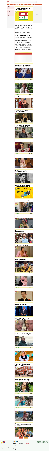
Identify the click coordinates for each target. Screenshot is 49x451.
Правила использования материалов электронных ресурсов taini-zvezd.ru (42, 443)
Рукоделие (31, 4)
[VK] (13, 441)
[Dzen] (17, 441)
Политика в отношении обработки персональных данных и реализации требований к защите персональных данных (42, 441)
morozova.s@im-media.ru (27, 443)
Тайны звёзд (8, 2)
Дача (34, 4)
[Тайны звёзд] (15, 79)
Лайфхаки (9, 4)
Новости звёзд (17, 79)
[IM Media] (4, 442)
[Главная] (1, 442)
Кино (21, 4)
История (24, 4)
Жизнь (27, 4)
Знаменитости (17, 4)
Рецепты (13, 4)
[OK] (14, 441)
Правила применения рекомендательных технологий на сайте (42, 442)
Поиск (38, 2)
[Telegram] (16, 441)
